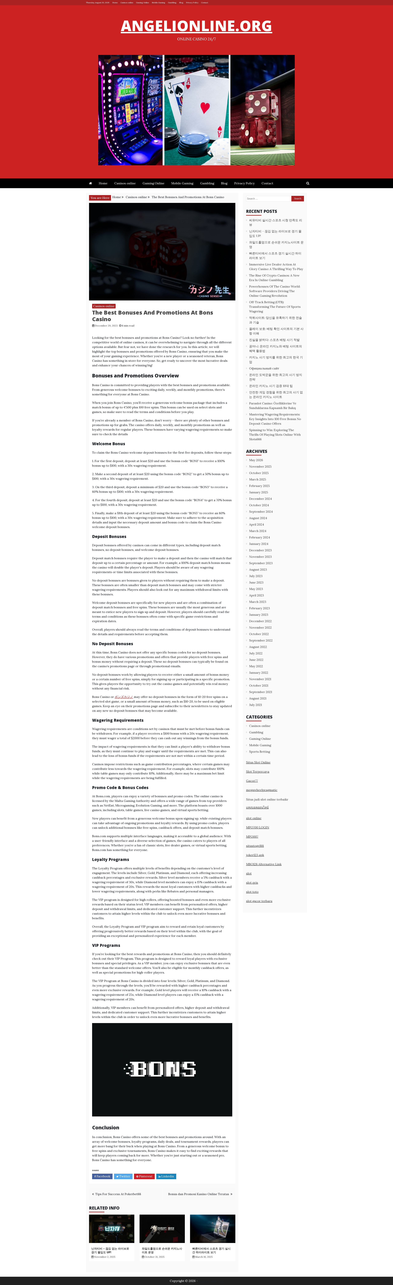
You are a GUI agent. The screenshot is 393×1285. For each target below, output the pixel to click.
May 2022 (256, 666)
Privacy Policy (192, 2)
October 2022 (259, 634)
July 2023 (256, 576)
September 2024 (261, 511)
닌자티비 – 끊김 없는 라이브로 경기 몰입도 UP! (110, 1250)
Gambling (172, 2)
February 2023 (259, 608)
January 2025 (258, 492)
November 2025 (260, 466)
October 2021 (258, 685)
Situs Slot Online (258, 762)
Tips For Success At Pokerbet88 (118, 1194)
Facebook (103, 1176)
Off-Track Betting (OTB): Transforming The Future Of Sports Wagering (275, 306)
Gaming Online (142, 2)
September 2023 (261, 563)
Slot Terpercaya (257, 771)
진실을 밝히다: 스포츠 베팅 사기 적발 (274, 340)
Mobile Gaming (158, 2)
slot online (253, 818)
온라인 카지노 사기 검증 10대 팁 (271, 386)
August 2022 (258, 647)
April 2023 (256, 595)
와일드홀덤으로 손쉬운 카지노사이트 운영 (162, 1250)
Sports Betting (259, 751)
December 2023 (260, 550)
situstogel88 (255, 846)
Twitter (124, 1176)
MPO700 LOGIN (257, 827)
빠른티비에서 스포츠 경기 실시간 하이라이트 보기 (211, 1250)
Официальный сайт (264, 368)
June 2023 (256, 582)
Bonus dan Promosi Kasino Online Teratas (198, 1194)
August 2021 (257, 698)
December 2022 (260, 621)
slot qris (252, 882)
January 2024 (258, 544)
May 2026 (256, 460)
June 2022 (256, 660)
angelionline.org (196, 25)
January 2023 (258, 615)
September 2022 (261, 640)
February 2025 (259, 486)
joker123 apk (255, 855)
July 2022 (256, 653)
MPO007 (252, 836)
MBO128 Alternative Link (264, 864)
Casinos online (127, 2)
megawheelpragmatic (261, 790)
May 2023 (256, 589)
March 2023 (257, 602)
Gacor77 (252, 781)
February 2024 (259, 537)
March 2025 (257, 479)
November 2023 (260, 557)
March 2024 (257, 531)
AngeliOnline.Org (210, 1281)
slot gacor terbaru (259, 901)
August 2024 (258, 518)
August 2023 (258, 569)
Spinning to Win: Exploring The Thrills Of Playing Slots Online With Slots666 (275, 434)
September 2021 (260, 692)
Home (115, 2)
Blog (181, 2)
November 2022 (260, 627)
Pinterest (145, 1176)
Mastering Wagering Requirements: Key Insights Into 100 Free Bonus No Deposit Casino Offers (275, 418)
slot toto (252, 892)
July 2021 (255, 705)
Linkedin (167, 1176)
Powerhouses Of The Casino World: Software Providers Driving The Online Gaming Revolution (274, 291)
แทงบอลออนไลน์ (257, 807)
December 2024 (260, 499)
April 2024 (256, 524)
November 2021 (260, 679)
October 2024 (259, 505)
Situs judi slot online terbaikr (267, 799)
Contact (204, 2)
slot (249, 873)
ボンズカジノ (124, 697)
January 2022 (258, 672)
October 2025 (259, 473)
